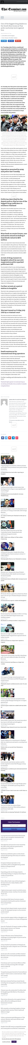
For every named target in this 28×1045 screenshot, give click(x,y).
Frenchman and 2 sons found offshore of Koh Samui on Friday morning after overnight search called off (13, 964)
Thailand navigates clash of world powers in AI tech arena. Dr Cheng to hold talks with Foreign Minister (14, 510)
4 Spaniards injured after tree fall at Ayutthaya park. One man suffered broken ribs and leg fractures (14, 657)
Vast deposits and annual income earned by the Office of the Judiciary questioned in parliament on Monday (13, 846)
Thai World (11, 37)
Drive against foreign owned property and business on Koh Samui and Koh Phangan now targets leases (13, 678)
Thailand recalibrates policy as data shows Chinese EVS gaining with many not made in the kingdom (13, 855)
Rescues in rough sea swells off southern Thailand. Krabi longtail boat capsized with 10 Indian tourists (13, 635)
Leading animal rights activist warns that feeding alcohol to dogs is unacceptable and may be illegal (13, 489)
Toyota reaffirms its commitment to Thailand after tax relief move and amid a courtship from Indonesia (14, 742)
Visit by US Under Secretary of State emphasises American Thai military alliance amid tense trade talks (13, 807)
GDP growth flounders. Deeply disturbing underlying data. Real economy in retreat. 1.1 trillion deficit (13, 553)
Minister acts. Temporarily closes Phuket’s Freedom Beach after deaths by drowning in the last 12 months (13, 574)
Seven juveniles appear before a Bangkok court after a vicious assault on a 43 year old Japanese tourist (14, 919)
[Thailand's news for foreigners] (14, 10)
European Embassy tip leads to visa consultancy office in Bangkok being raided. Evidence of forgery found (13, 864)
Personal (6, 37)
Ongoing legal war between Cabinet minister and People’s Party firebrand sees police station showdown (14, 467)
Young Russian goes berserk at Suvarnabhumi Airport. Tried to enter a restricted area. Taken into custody (14, 973)
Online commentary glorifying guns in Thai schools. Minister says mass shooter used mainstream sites (13, 1019)
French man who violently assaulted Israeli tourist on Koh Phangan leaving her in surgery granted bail (13, 700)
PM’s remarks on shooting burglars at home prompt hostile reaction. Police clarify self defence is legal (13, 1010)
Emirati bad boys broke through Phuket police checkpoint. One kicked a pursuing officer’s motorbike (13, 785)
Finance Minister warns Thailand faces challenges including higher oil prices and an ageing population (13, 937)
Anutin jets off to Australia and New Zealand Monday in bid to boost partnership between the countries (13, 955)
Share (12, 40)
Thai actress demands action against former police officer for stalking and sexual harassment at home (13, 1001)
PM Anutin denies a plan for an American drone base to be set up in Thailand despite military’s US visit (14, 595)
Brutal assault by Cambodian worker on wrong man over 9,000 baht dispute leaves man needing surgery (14, 615)
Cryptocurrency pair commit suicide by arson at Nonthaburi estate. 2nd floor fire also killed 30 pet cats (13, 891)
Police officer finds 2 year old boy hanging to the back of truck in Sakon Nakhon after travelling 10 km (13, 882)
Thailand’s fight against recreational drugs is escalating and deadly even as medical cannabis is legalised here (14, 384)
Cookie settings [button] (6, 1041)
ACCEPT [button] (14, 1041)
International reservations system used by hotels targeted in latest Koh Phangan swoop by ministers (13, 763)
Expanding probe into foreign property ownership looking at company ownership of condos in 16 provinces (13, 873)
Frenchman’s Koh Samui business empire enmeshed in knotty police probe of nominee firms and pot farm (13, 901)
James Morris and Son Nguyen (8, 35)
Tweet (5, 40)
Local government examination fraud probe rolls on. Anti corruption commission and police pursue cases (13, 837)
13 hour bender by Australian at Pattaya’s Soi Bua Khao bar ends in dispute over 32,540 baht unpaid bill (14, 946)
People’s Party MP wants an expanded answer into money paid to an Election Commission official (13, 1028)
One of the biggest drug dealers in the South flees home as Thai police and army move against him (14, 27)
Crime (3, 37)
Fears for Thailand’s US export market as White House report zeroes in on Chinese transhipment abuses (14, 928)
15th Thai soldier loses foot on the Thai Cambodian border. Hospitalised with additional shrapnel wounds (11, 532)
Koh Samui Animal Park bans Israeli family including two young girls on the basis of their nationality (13, 982)
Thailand (15, 37)
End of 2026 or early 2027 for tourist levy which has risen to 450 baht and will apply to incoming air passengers (14, 722)
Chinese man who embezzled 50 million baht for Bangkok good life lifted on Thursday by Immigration (13, 991)
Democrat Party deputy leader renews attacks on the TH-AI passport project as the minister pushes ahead (13, 910)
